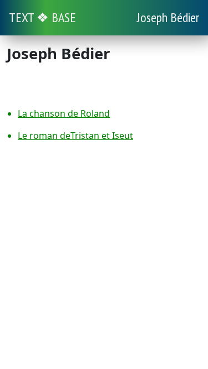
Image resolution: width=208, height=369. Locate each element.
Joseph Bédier (168, 17)
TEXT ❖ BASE (42, 17)
